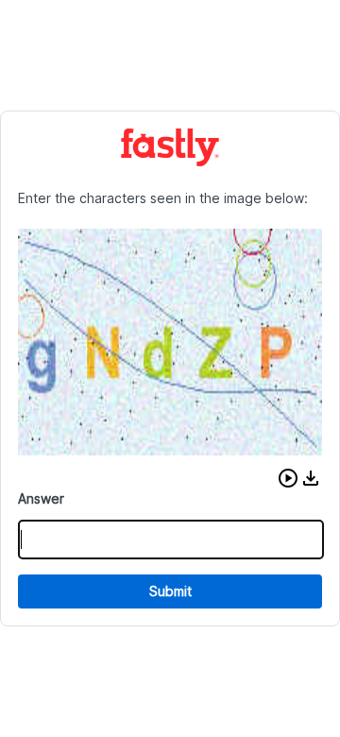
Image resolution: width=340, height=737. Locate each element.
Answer (41, 498)
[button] (288, 478)
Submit (170, 591)
